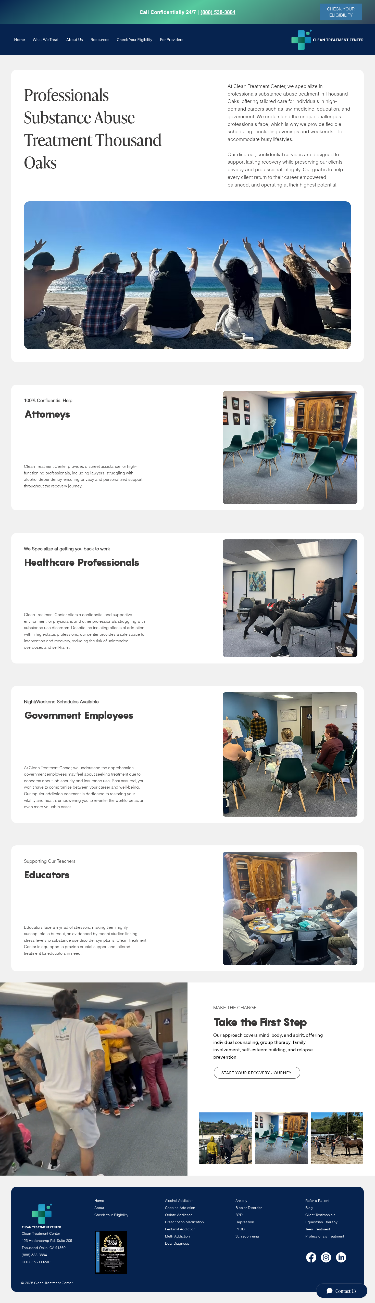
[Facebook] (311, 1257)
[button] (45, 39)
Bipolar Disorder (248, 1207)
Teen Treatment (317, 1229)
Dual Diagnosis (177, 1243)
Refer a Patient (317, 1200)
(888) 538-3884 (218, 12)
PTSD (240, 1229)
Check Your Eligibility (111, 1215)
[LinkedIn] (341, 1257)
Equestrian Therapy (321, 1222)
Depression (244, 1222)
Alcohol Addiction (179, 1200)
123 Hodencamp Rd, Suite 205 (47, 1240)
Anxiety (241, 1200)
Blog (309, 1207)
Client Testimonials (320, 1215)
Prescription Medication (184, 1222)
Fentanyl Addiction (180, 1229)
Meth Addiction (177, 1236)
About (99, 1207)
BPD (239, 1215)
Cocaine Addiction (180, 1207)
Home (99, 1200)
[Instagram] (326, 1257)
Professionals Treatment (324, 1236)
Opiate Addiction (179, 1215)
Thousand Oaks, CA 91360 (44, 1247)
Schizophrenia (247, 1236)
